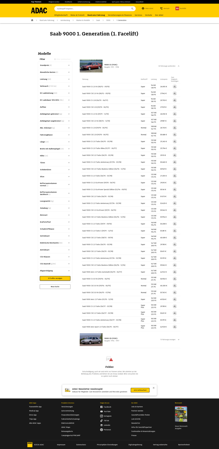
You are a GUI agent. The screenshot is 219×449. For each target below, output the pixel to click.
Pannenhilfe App (35, 407)
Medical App (34, 411)
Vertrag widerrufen (160, 445)
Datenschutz (81, 445)
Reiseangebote (67, 431)
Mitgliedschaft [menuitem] (61, 15)
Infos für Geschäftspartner (141, 427)
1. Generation (121, 20)
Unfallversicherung (84, 2)
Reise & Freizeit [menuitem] (78, 15)
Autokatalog (65, 20)
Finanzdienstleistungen (70, 415)
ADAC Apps (32, 403)
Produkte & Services (67, 403)
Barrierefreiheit (184, 445)
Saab (98, 20)
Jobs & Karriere (137, 407)
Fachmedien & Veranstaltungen (143, 431)
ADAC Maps (65, 427)
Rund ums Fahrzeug (47, 20)
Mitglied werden (54, 2)
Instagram (108, 416)
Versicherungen (67, 407)
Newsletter (135, 423)
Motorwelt (178, 403)
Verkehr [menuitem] (148, 15)
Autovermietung (67, 411)
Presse (133, 435)
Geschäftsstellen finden (140, 415)
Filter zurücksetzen (63, 59)
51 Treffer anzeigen (55, 278)
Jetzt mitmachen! (140, 390)
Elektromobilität (101, 2)
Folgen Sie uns (104, 403)
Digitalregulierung (135, 445)
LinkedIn (107, 425)
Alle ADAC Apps (35, 423)
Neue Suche (55, 287)
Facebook (107, 407)
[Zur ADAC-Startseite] (39, 10)
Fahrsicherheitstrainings (70, 419)
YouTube (107, 411)
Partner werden (137, 411)
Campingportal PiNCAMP (70, 435)
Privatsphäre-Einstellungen (107, 445)
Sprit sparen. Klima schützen (121, 2)
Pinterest (107, 430)
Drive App (32, 415)
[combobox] (95, 8)
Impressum (61, 445)
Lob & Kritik (135, 419)
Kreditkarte (68, 2)
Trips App (32, 419)
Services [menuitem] (138, 15)
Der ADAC (134, 403)
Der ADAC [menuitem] (159, 15)
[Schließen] (153, 388)
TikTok (106, 421)
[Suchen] (132, 8)
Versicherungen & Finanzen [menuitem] (120, 15)
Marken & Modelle (83, 20)
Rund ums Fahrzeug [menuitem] (96, 15)
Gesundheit (139, 2)
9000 (108, 20)
